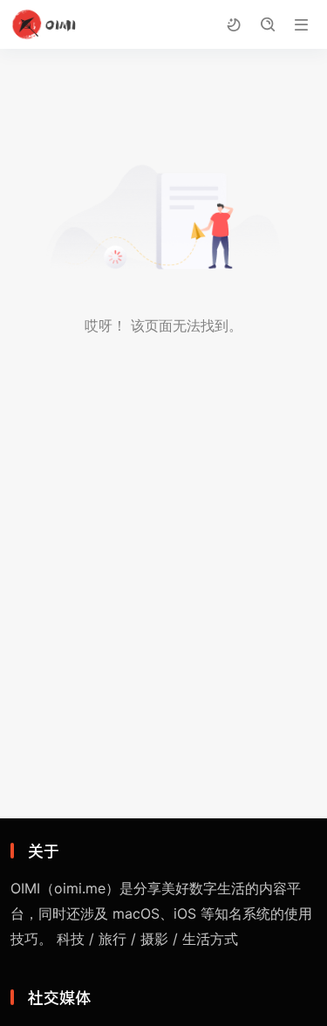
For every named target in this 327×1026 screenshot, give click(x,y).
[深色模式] (233, 25)
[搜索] (267, 25)
